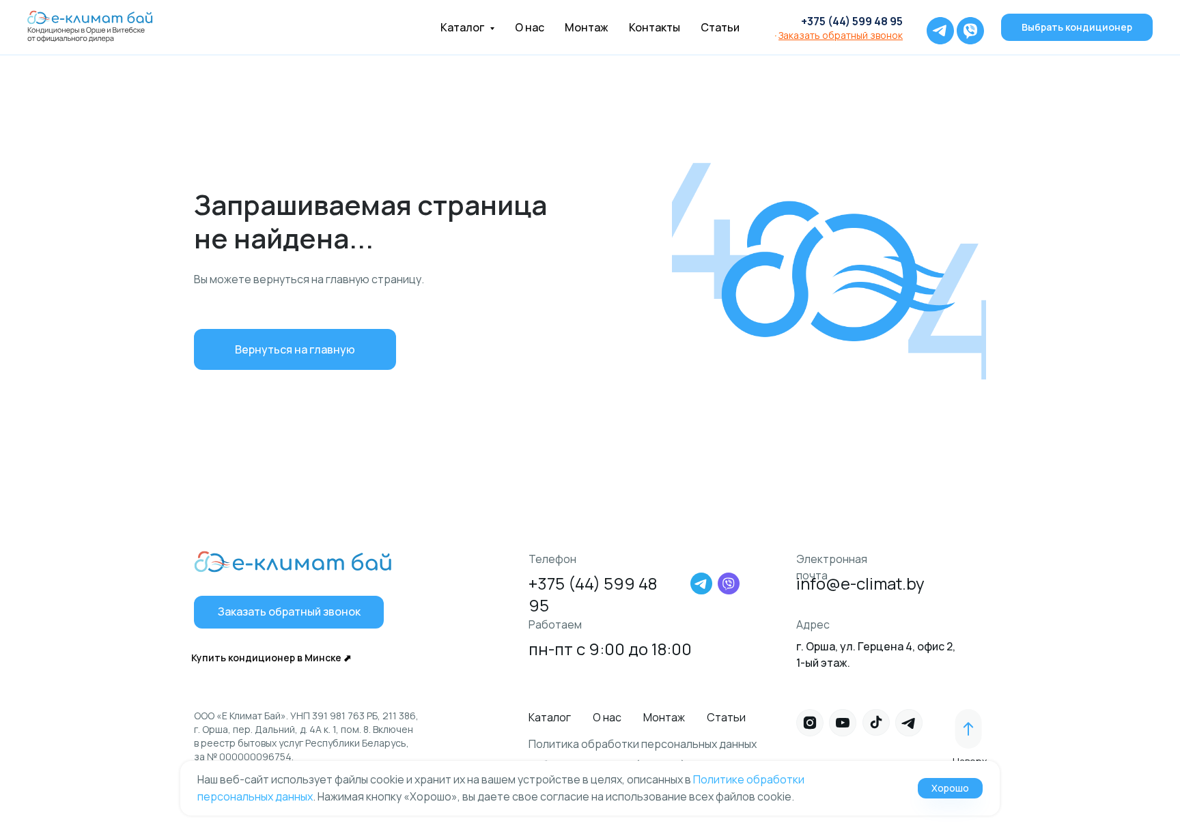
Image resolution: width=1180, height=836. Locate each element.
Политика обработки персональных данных (643, 743)
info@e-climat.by (860, 583)
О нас (529, 27)
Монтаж (586, 27)
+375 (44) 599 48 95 (852, 21)
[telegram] (937, 27)
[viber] (967, 27)
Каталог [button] (463, 27)
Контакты (654, 27)
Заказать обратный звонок (840, 35)
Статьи (720, 27)
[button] (289, 612)
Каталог (550, 717)
